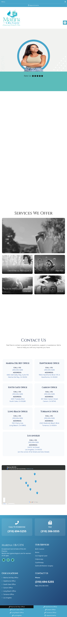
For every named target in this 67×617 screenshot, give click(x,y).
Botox (37, 552)
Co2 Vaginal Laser (41, 556)
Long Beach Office (9, 591)
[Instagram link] (8, 560)
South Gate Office (9, 584)
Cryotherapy (39, 562)
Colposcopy (39, 559)
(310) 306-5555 (50, 531)
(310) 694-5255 (17, 370)
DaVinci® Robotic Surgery (44, 566)
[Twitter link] (12, 560)
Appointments (34, 5)
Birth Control (39, 549)
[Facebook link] (3, 560)
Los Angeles (7, 598)
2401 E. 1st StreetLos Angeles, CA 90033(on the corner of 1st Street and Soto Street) (33, 449)
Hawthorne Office (9, 581)
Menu (3, 2)
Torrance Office (8, 594)
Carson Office (8, 588)
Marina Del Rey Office (10, 578)
